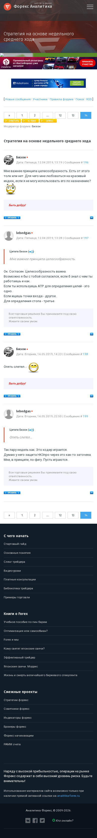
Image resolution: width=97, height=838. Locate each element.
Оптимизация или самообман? (26, 631)
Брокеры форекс (15, 726)
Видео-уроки (12, 570)
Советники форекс (16, 708)
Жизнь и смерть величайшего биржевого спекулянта (40, 675)
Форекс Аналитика (33, 6)
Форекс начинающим (19, 735)
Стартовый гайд (15, 544)
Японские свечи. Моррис (21, 666)
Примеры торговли (17, 597)
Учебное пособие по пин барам (25, 622)
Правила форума (61, 99)
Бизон (36, 126)
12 (60, 115)
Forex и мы (11, 639)
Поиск (80, 99)
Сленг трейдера (14, 561)
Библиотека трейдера (18, 588)
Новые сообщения (18, 99)
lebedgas (24, 233)
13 (73, 115)
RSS (89, 99)
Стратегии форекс (16, 700)
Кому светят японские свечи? (24, 648)
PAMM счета (12, 744)
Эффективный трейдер (19, 657)
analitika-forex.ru (68, 795)
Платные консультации (20, 579)
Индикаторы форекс (18, 717)
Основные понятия (17, 553)
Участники (40, 99)
